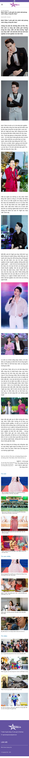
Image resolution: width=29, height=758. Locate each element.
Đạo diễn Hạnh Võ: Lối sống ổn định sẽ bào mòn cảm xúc (13, 631)
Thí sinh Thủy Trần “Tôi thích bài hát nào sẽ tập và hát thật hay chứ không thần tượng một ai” (7, 464)
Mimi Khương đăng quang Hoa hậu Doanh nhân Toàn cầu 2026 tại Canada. (13, 532)
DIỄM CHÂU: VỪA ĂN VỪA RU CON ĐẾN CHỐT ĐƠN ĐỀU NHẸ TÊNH (13, 613)
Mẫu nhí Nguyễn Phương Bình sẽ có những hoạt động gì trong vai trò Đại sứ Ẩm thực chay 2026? (13, 493)
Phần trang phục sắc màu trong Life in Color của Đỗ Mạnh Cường (14, 671)
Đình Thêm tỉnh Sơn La (20, 457)
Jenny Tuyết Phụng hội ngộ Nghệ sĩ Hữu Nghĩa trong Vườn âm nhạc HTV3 (14, 552)
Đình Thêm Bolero (10, 457)
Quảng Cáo (9, 747)
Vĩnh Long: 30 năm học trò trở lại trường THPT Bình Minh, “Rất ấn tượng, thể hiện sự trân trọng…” (14, 513)
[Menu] (2, 4)
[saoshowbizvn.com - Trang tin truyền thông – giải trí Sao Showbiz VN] (14, 4)
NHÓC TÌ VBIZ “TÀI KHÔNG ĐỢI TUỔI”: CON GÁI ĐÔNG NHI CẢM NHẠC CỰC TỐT (14, 594)
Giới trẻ (2, 10)
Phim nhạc (7, 10)
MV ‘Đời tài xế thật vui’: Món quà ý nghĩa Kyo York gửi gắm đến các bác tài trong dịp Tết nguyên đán (14, 708)
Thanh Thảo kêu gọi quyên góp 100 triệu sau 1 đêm (11, 689)
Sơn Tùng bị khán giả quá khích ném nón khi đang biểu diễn (13, 653)
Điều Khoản (3, 747)
